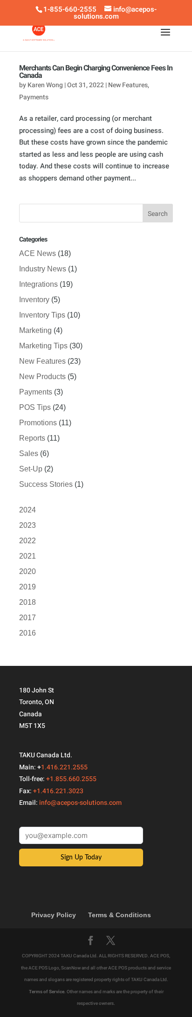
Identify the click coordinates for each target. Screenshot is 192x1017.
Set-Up (30, 469)
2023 (27, 525)
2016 (27, 633)
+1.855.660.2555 (71, 779)
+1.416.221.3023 (58, 791)
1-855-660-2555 (69, 9)
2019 (27, 587)
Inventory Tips (42, 315)
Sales (28, 453)
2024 (27, 510)
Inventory (34, 300)
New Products (42, 377)
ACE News (37, 253)
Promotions (38, 423)
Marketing (35, 330)
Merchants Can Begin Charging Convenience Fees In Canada (95, 71)
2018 (27, 602)
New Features (128, 85)
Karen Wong (45, 85)
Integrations (38, 284)
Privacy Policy (53, 915)
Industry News (42, 269)
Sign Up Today (81, 857)
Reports (32, 438)
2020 (27, 571)
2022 (27, 541)
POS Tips (35, 407)
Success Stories (46, 484)
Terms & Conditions (119, 915)
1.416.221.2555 (64, 767)
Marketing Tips (43, 346)
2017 (27, 618)
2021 (27, 556)
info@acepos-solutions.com (80, 803)
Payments (33, 97)
